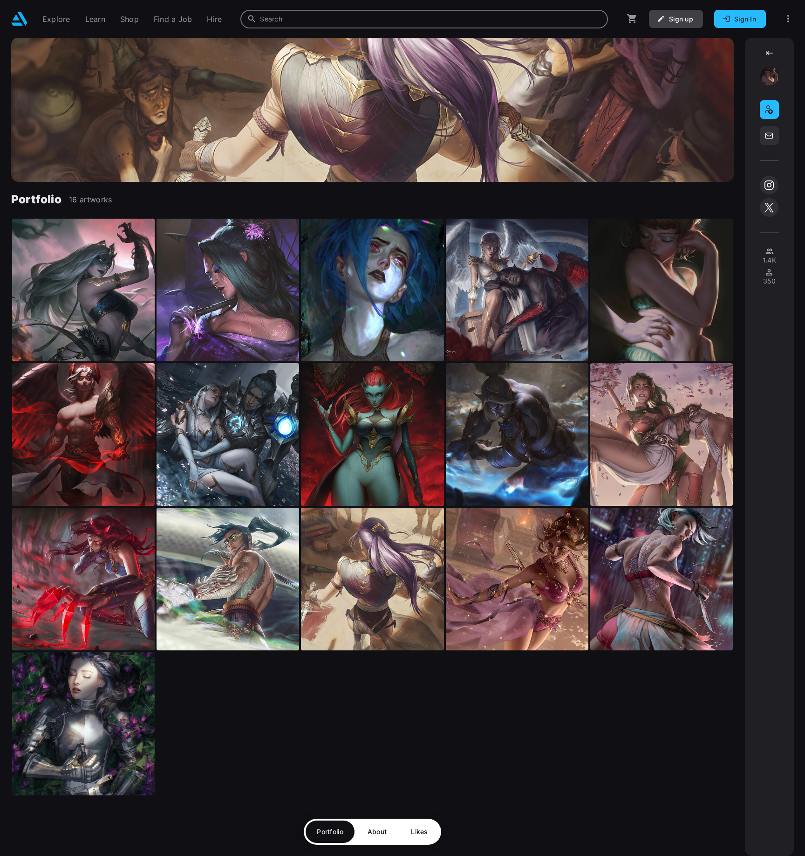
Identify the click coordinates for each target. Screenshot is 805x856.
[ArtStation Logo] (19, 19)
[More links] (788, 18)
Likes (419, 831)
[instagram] (769, 185)
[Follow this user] (769, 109)
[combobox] (424, 19)
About (377, 831)
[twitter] (769, 207)
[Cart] (632, 18)
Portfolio (330, 831)
